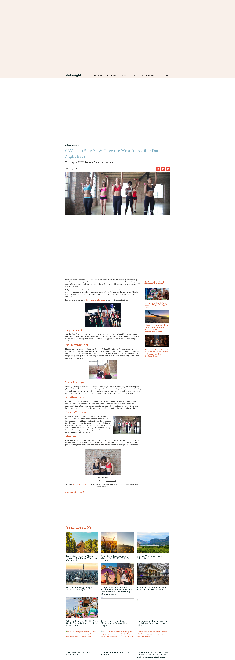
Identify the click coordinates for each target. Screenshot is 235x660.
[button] (158, 169)
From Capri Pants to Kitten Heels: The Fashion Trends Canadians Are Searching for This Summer (153, 654)
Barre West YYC (76, 412)
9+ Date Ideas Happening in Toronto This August (79, 588)
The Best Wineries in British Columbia (150, 557)
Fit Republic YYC (77, 345)
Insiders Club (85, 484)
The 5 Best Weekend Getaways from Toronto (80, 653)
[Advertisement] (103, 508)
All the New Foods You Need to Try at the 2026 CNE (156, 305)
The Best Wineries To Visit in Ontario (115, 653)
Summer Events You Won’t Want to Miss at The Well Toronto (152, 588)
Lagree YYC (73, 330)
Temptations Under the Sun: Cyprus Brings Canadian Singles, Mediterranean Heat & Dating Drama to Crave (116, 590)
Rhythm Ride (74, 397)
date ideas (98, 76)
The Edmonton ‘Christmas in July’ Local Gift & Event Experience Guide (153, 623)
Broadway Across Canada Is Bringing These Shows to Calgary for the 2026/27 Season (156, 352)
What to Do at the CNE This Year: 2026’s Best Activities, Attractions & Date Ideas (82, 623)
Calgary (68, 145)
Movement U (74, 436)
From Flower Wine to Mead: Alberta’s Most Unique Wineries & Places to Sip (82, 558)
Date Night (76, 484)
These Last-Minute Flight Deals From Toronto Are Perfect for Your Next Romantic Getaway (157, 328)
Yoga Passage (74, 382)
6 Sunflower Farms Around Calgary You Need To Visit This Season (115, 558)
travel (134, 76)
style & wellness (148, 76)
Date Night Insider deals (95, 300)
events (124, 76)
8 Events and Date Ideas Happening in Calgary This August (114, 623)
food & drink (112, 76)
